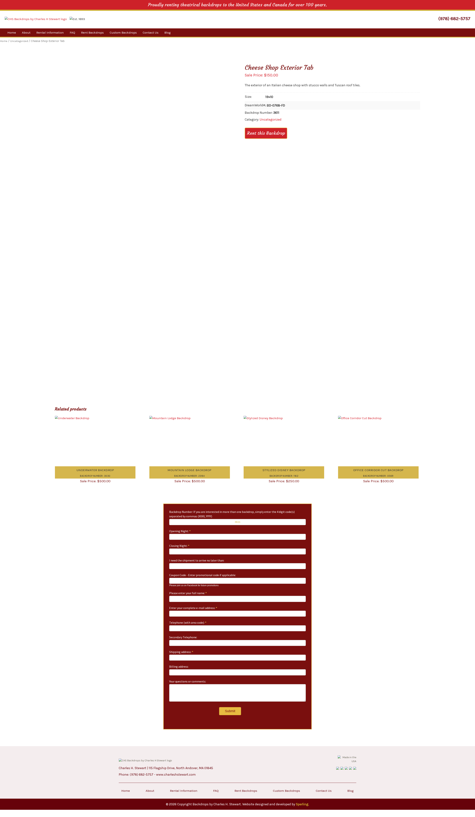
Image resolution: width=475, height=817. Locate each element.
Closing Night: (179, 546)
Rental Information (50, 32)
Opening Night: (180, 531)
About (26, 32)
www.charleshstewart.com (176, 774)
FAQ (72, 32)
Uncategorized (270, 119)
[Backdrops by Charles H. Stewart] (36, 19)
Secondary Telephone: (183, 637)
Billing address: (179, 666)
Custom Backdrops (123, 32)
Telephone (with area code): (187, 622)
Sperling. (302, 804)
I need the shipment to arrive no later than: (196, 560)
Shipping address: (181, 652)
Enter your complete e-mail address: (193, 608)
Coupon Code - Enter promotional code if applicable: (202, 575)
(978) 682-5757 (454, 18)
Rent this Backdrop (266, 133)
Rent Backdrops (92, 32)
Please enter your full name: (188, 593)
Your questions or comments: (187, 681)
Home (11, 32)
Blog (167, 32)
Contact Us (150, 32)
